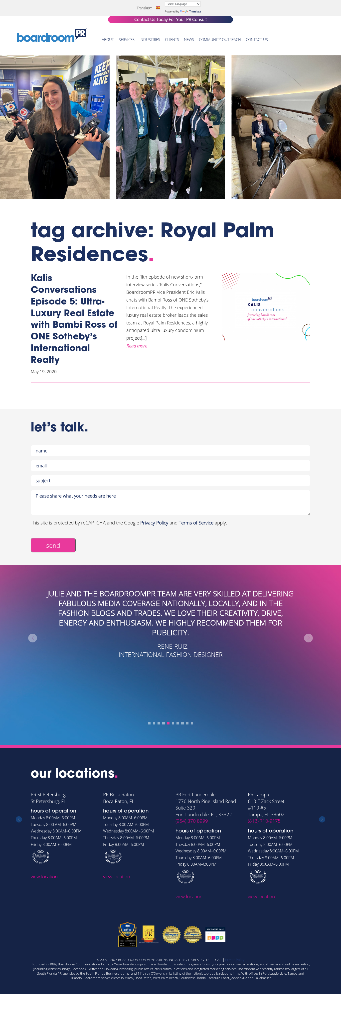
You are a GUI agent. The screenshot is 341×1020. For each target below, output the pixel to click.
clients (172, 39)
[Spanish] (158, 8)
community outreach (220, 39)
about (108, 39)
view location (44, 876)
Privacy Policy (154, 522)
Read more (136, 346)
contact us (257, 39)
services (127, 39)
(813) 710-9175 (264, 821)
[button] (149, 723)
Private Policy (234, 959)
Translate (195, 11)
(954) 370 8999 (191, 821)
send (53, 545)
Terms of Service (196, 522)
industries (150, 39)
